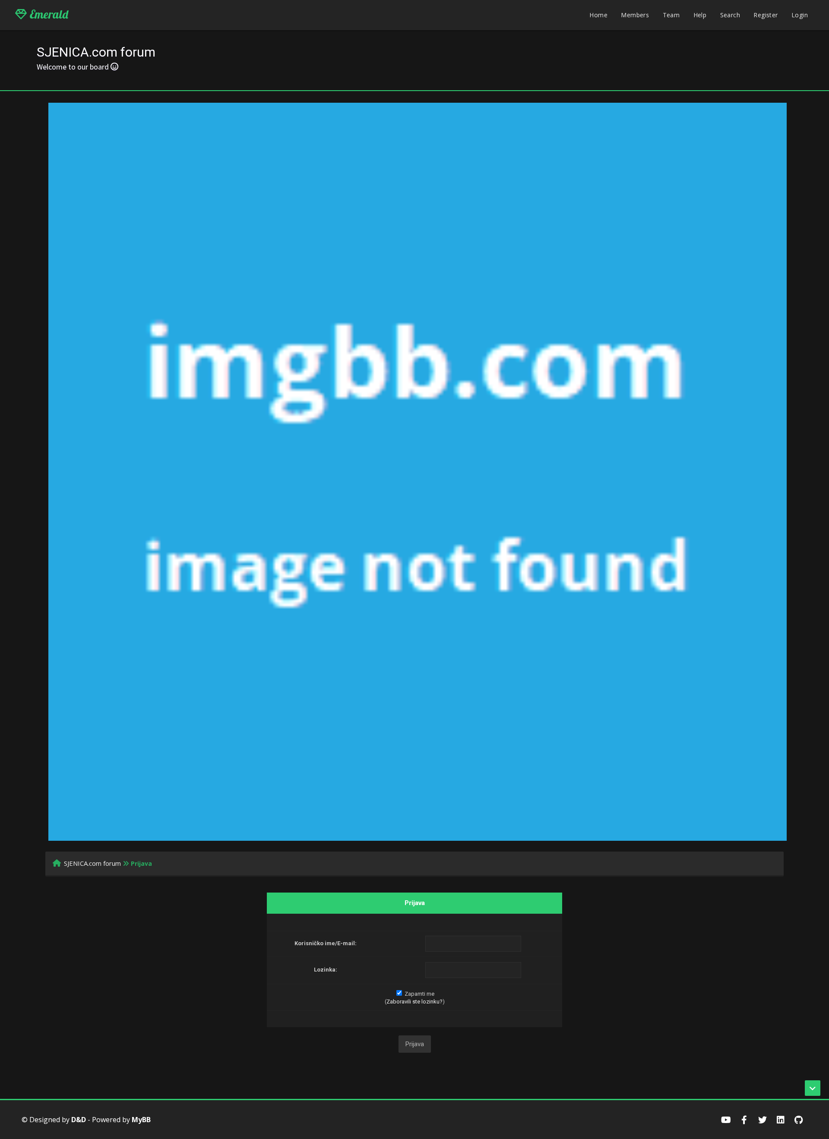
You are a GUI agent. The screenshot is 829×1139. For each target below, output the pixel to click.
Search (730, 15)
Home (598, 15)
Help (700, 15)
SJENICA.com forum (92, 863)
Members (635, 15)
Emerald (47, 14)
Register (765, 15)
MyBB (141, 1119)
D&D (78, 1119)
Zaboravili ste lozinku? (414, 1001)
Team (671, 15)
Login (799, 15)
